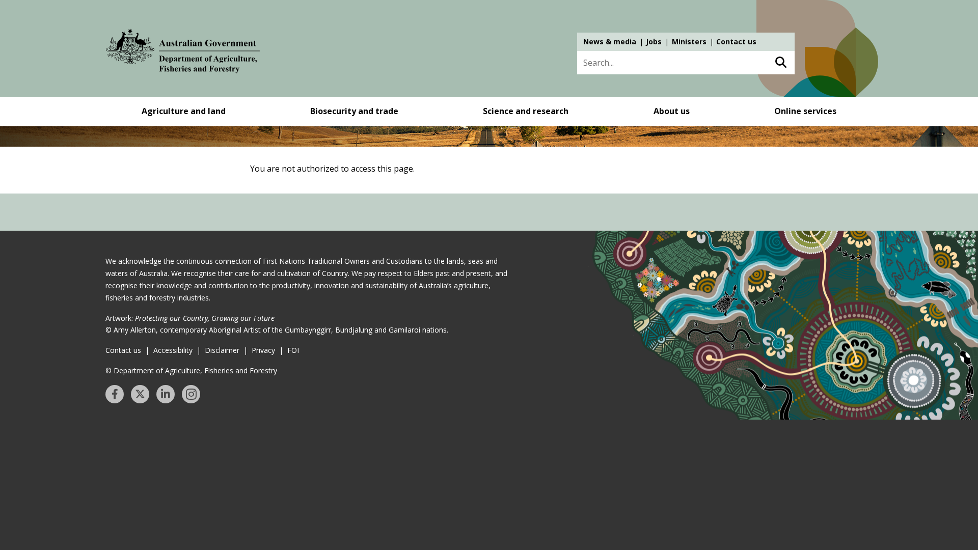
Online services (805, 111)
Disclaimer (222, 350)
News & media (609, 41)
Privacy (263, 350)
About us (672, 111)
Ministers (689, 41)
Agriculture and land (184, 111)
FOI (293, 350)
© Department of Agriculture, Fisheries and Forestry (191, 370)
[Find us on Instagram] (191, 394)
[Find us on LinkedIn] (165, 394)
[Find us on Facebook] (114, 394)
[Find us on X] (140, 394)
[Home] (182, 53)
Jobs (654, 41)
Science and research (525, 111)
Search (781, 62)
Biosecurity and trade (354, 111)
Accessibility (173, 350)
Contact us (736, 41)
